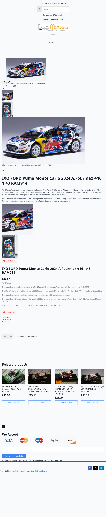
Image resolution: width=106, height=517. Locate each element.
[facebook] (90, 468)
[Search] (39, 9)
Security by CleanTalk (18, 471)
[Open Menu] (53, 35)
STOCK (7, 322)
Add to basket (13, 403)
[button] (26, 85)
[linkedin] (101, 468)
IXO (9, 319)
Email (5, 445)
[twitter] (95, 468)
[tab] (7, 336)
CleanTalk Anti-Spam (39, 471)
